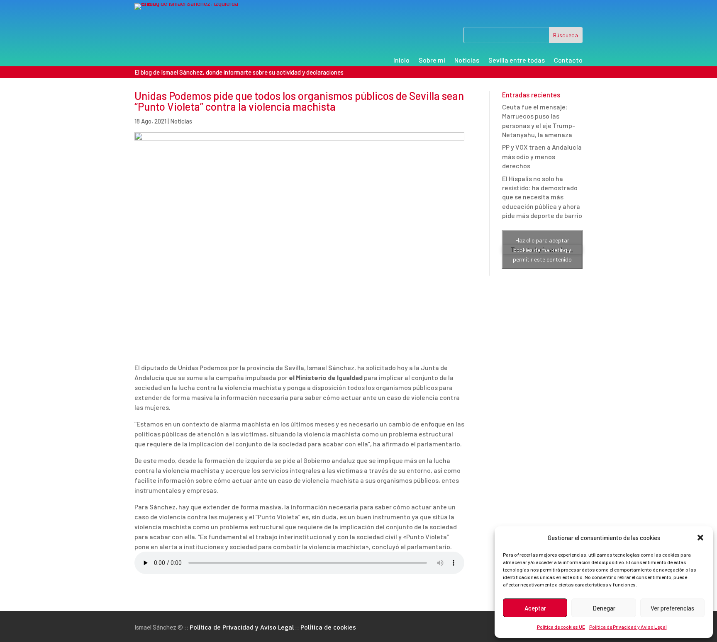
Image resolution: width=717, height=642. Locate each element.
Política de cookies (328, 627)
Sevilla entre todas (516, 60)
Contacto (568, 60)
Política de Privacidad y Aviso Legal (628, 627)
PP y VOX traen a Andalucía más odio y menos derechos (542, 156)
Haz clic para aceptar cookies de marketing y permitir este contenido (542, 250)
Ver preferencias (672, 608)
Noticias (466, 60)
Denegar (604, 608)
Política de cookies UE (561, 627)
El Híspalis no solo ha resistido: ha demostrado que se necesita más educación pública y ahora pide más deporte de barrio (542, 197)
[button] (700, 537)
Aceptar (535, 608)
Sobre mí (432, 60)
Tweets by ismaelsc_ (542, 249)
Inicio (401, 60)
